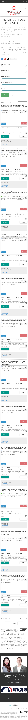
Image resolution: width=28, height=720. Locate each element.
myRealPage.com (14, 706)
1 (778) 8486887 (4, 142)
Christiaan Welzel (10, 708)
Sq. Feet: (5, 88)
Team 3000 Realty (14, 14)
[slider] (1, 66)
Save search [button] (5, 95)
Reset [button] (14, 95)
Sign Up (8, 1)
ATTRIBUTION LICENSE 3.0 (21, 708)
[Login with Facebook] (2, 59)
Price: (5, 64)
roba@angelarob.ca (16, 682)
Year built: (6, 82)
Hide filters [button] (23, 95)
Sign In (2, 1)
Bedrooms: (5, 70)
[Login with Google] (5, 59)
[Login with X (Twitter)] (8, 59)
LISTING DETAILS (5, 136)
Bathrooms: (5, 76)
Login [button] (13, 59)
